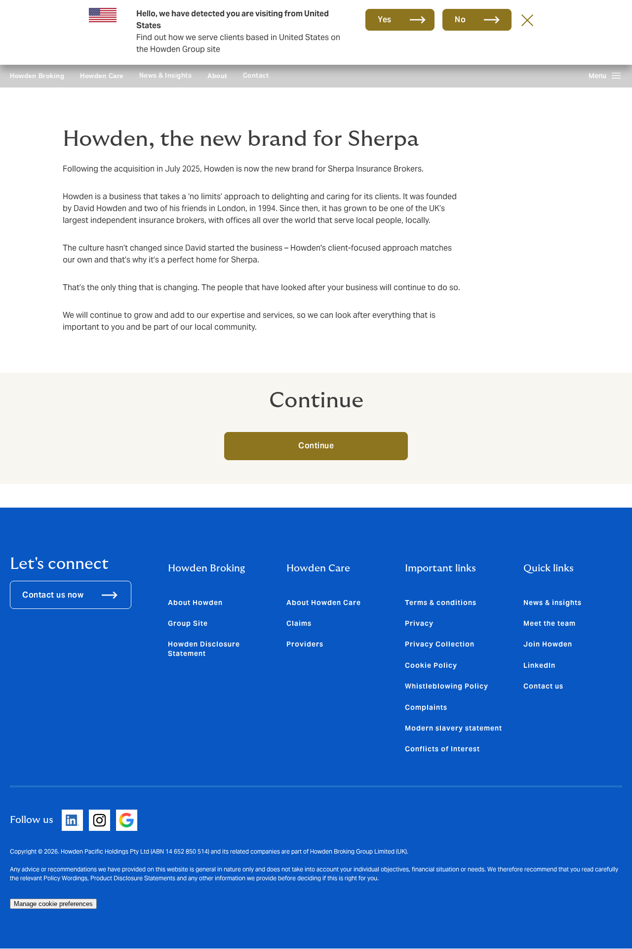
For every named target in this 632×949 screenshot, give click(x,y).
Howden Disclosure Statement (204, 648)
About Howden (195, 602)
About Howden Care (323, 602)
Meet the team (549, 623)
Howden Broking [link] (37, 76)
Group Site (188, 623)
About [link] (217, 76)
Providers (304, 644)
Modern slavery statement (453, 728)
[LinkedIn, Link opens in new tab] (72, 820)
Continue (316, 445)
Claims (299, 623)
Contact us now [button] (52, 595)
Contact (256, 75)
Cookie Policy (431, 665)
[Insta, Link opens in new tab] (99, 820)
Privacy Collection (439, 644)
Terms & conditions (440, 602)
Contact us (543, 686)
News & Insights (165, 75)
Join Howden (547, 644)
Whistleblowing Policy (446, 686)
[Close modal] (527, 20)
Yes (385, 19)
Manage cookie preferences (53, 903)
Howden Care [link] (101, 76)
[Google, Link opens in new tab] (127, 820)
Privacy (419, 623)
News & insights (552, 602)
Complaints (426, 707)
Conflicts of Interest (442, 748)
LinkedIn (539, 665)
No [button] (460, 19)
